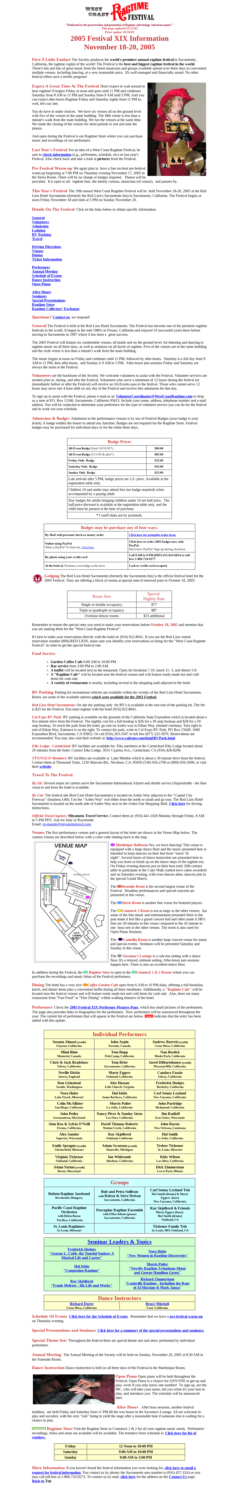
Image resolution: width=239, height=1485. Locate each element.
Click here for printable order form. (152, 535)
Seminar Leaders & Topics (119, 1242)
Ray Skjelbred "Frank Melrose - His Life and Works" (81, 1283)
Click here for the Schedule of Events (98, 1316)
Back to (38, 1481)
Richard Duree (82, 1304)
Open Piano (41, 284)
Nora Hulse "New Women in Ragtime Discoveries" (157, 1253)
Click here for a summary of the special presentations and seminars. (151, 1330)
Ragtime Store (43, 305)
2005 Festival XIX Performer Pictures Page (104, 1007)
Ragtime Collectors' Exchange (56, 309)
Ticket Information (47, 259)
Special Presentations (48, 300)
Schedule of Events (47, 276)
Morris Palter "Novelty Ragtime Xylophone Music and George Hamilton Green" (157, 1268)
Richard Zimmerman (157, 1279)
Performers (41, 267)
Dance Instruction (46, 280)
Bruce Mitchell (157, 1304)
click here (87, 547)
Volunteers (40, 222)
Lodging (38, 230)
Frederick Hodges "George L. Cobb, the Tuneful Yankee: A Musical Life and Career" (81, 1253)
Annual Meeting (45, 271)
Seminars (39, 296)
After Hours (41, 292)
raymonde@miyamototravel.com (66, 824)
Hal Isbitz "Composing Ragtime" (81, 1268)
